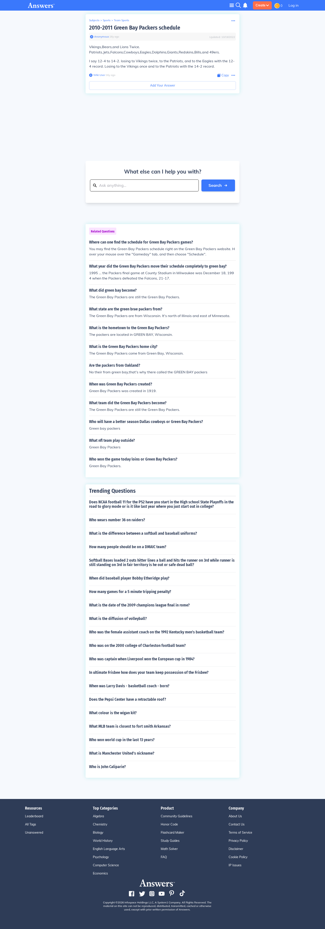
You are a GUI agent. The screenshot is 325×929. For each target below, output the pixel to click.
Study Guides (170, 841)
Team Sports (121, 20)
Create (261, 5)
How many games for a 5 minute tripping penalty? (130, 591)
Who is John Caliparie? (107, 766)
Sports (107, 20)
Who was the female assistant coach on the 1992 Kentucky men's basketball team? (156, 632)
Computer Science (106, 865)
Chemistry (100, 824)
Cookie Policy (238, 857)
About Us (235, 816)
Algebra (98, 816)
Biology (98, 833)
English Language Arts (109, 849)
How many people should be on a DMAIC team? (127, 546)
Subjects (94, 20)
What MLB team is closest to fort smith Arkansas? (130, 726)
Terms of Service (240, 833)
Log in (293, 5)
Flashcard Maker (172, 833)
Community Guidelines (176, 816)
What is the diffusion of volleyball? (118, 618)
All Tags (30, 824)
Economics (100, 873)
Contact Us (237, 824)
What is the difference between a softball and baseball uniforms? (143, 533)
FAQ (164, 857)
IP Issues (235, 865)
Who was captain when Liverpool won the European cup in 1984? (142, 659)
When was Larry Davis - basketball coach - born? (129, 686)
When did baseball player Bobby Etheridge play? (129, 578)
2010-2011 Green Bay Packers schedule (134, 27)
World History (103, 841)
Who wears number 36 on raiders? (117, 519)
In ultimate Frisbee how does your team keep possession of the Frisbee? (148, 672)
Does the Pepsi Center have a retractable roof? (127, 699)
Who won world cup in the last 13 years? (122, 739)
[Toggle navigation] (231, 5)
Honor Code (169, 824)
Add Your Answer (162, 85)
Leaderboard (34, 816)
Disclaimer (236, 849)
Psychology (101, 857)
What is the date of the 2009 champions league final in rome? (139, 605)
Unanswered (34, 833)
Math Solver (169, 849)
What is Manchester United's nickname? (121, 753)
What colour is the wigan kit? (113, 712)
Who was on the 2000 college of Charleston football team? (137, 645)
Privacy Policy (238, 841)
